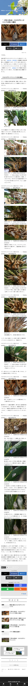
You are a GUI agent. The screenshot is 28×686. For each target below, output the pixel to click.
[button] (10, 48)
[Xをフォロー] (7, 585)
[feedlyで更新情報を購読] (7, 589)
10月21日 (9, 60)
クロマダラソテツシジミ (13, 567)
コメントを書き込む (14, 665)
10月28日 (14, 60)
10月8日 (14, 68)
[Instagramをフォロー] (20, 585)
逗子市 (4, 567)
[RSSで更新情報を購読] (20, 589)
